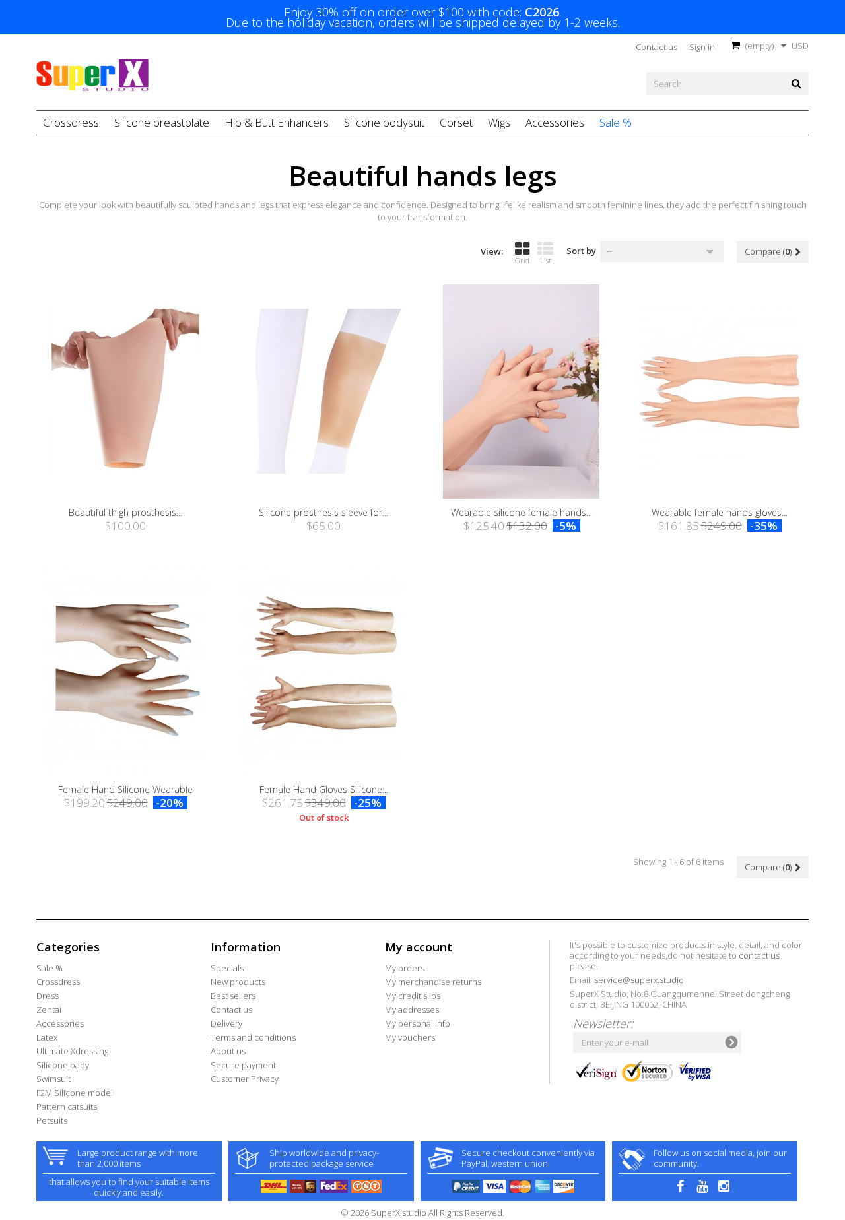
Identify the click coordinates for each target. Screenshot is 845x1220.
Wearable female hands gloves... (720, 512)
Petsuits (51, 1120)
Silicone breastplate (161, 122)
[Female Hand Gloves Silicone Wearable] (323, 669)
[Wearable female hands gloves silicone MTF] (719, 391)
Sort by (581, 250)
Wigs (499, 122)
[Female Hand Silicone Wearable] (125, 669)
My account (418, 947)
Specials (227, 968)
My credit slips (412, 996)
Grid (522, 260)
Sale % (615, 122)
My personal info (417, 1023)
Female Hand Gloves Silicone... (323, 789)
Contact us (656, 47)
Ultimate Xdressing (72, 1051)
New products (238, 982)
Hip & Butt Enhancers (276, 122)
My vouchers (410, 1037)
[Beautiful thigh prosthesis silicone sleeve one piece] (125, 391)
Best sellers (233, 996)
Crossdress (71, 122)
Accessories (554, 122)
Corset (456, 122)
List (545, 260)
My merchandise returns (433, 982)
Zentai (48, 1009)
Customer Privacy (245, 1079)
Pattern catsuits (66, 1106)
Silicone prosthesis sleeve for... (323, 512)
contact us (759, 955)
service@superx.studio (639, 980)
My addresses (412, 1009)
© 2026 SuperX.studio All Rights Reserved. (422, 1213)
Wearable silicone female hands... (521, 512)
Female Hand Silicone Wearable (125, 789)
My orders (404, 968)
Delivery (226, 1023)
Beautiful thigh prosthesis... (125, 512)
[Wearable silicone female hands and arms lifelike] (521, 391)
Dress (47, 996)
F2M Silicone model (74, 1093)
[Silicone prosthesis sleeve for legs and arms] (323, 391)
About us (228, 1051)
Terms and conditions (253, 1037)
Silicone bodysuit (384, 122)
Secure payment (243, 1065)
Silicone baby (62, 1065)
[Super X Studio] (92, 75)
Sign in (702, 47)
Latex (46, 1037)
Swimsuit (53, 1079)
